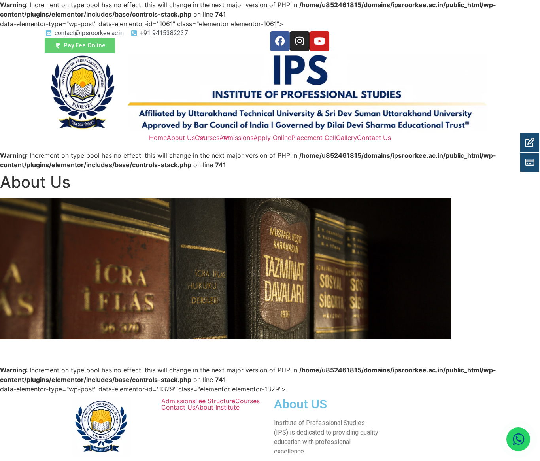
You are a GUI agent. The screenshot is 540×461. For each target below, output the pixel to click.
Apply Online (272, 137)
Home (158, 137)
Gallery (346, 137)
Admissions (236, 137)
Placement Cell (313, 137)
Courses (207, 137)
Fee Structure (215, 401)
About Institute (217, 407)
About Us (181, 137)
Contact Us (374, 137)
